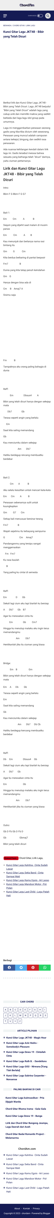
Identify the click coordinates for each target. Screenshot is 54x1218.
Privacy (36, 1208)
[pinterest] (33, 968)
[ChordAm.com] (27, 5)
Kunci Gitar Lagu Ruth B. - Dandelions (26, 1061)
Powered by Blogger (41, 1213)
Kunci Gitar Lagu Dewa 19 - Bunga (24, 1115)
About (17, 1208)
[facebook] (9, 968)
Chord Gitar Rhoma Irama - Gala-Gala (26, 1108)
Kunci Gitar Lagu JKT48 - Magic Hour (26, 1037)
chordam (26, 1213)
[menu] (5, 15)
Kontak (26, 1208)
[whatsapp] (45, 968)
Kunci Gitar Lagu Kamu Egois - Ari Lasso (27, 880)
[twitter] (21, 968)
